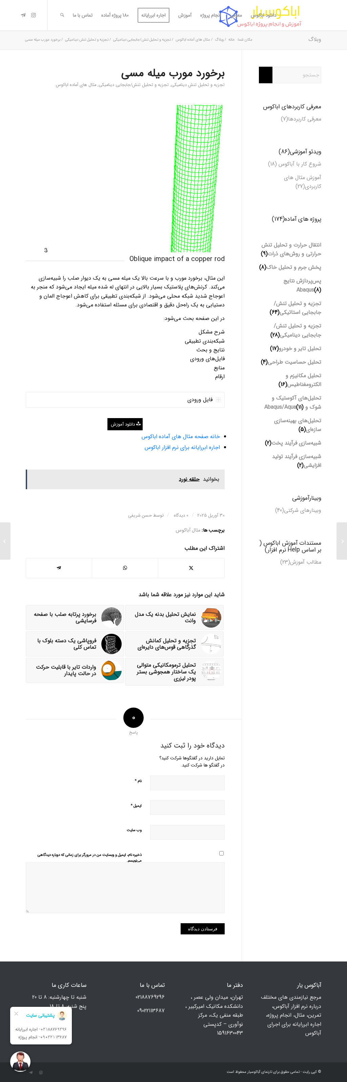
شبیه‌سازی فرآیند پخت (296, 443)
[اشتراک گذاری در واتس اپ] (125, 568)
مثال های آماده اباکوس (76, 85)
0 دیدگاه (180, 515)
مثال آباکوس (188, 530)
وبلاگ (314, 39)
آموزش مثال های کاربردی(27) (302, 182)
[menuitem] (263, 15)
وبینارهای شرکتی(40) (298, 510)
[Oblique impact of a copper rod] (125, 178)
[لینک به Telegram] (23, 15)
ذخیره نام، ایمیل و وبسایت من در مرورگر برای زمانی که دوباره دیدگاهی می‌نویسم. (90, 858)
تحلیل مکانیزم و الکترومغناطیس (303, 380)
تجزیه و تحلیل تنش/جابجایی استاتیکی (297, 308)
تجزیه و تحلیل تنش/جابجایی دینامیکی (134, 85)
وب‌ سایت (134, 830)
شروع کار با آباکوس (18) (294, 164)
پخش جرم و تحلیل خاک (293, 267)
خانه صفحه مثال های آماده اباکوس (181, 436)
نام (138, 780)
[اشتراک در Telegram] (59, 568)
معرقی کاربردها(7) (301, 119)
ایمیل (136, 805)
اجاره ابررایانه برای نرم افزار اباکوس (182, 447)
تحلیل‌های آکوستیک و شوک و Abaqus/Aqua (292, 402)
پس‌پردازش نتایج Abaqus (302, 285)
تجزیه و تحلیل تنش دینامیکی (198, 85)
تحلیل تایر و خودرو (300, 348)
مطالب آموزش (305, 562)
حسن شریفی (140, 515)
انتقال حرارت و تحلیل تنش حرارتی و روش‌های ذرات (291, 249)
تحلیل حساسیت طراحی (294, 362)
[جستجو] (62, 15)
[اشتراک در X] (191, 568)
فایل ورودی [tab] (199, 399)
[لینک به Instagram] (33, 15)
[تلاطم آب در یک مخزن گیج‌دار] (341, 541)
